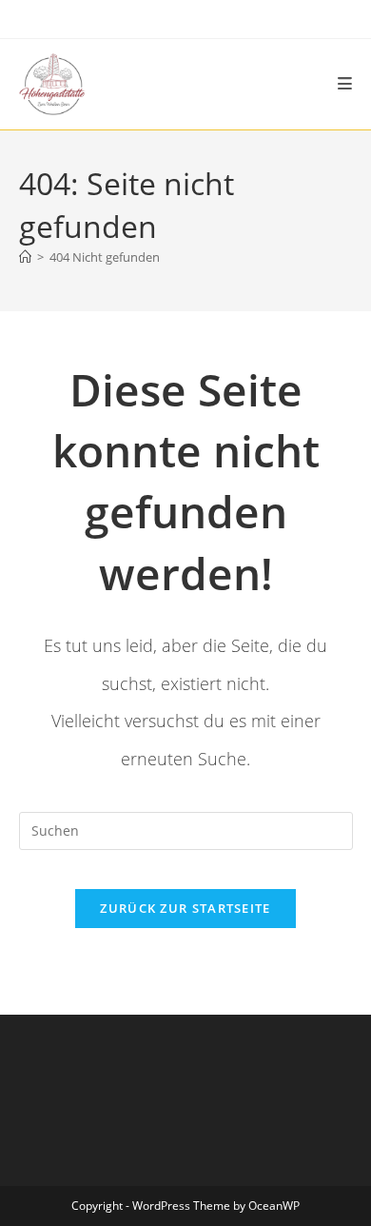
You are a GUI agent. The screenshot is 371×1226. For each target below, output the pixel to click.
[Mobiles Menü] (345, 84)
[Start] (25, 257)
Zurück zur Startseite (185, 908)
